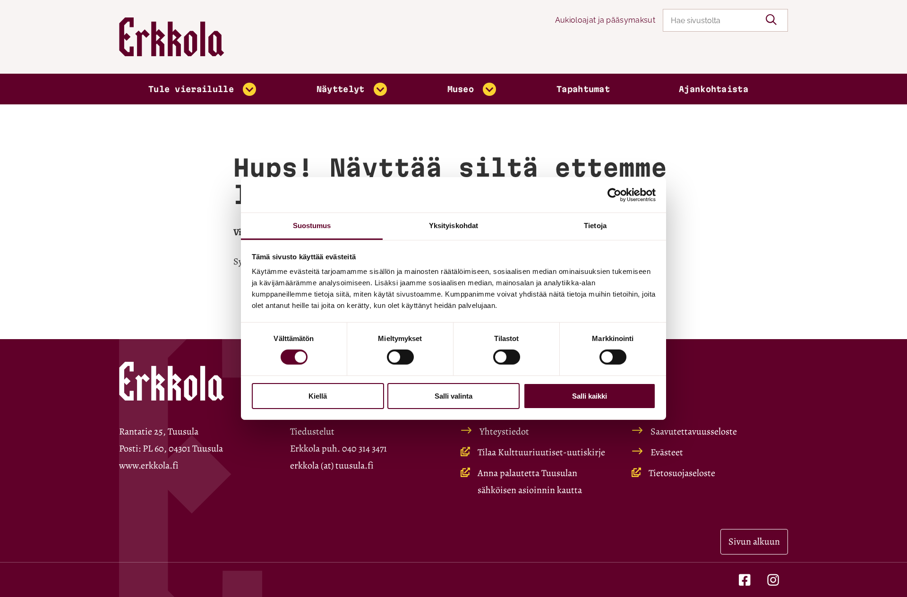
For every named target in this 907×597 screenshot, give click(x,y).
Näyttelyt (341, 89)
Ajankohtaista (713, 89)
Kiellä (317, 396)
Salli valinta (453, 396)
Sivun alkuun (754, 541)
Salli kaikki (589, 396)
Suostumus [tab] (312, 226)
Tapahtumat (583, 89)
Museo (460, 89)
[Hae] (771, 20)
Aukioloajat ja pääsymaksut (605, 20)
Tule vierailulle (191, 89)
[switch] (400, 357)
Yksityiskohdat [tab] (453, 226)
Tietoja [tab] (595, 226)
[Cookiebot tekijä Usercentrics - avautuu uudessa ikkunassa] (614, 195)
